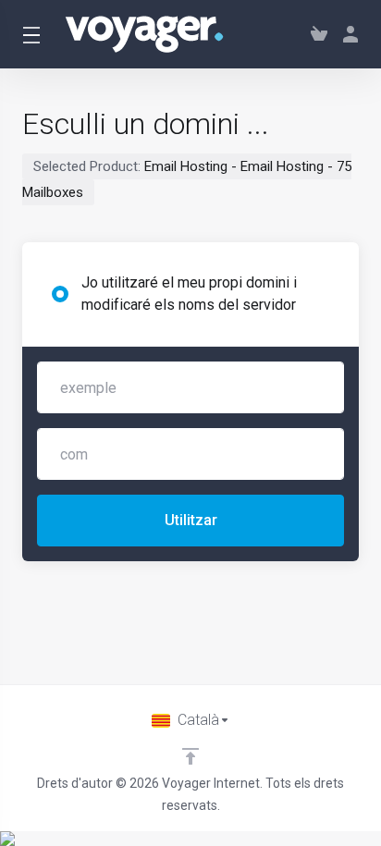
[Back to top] (190, 756)
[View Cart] (319, 34)
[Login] (347, 34)
